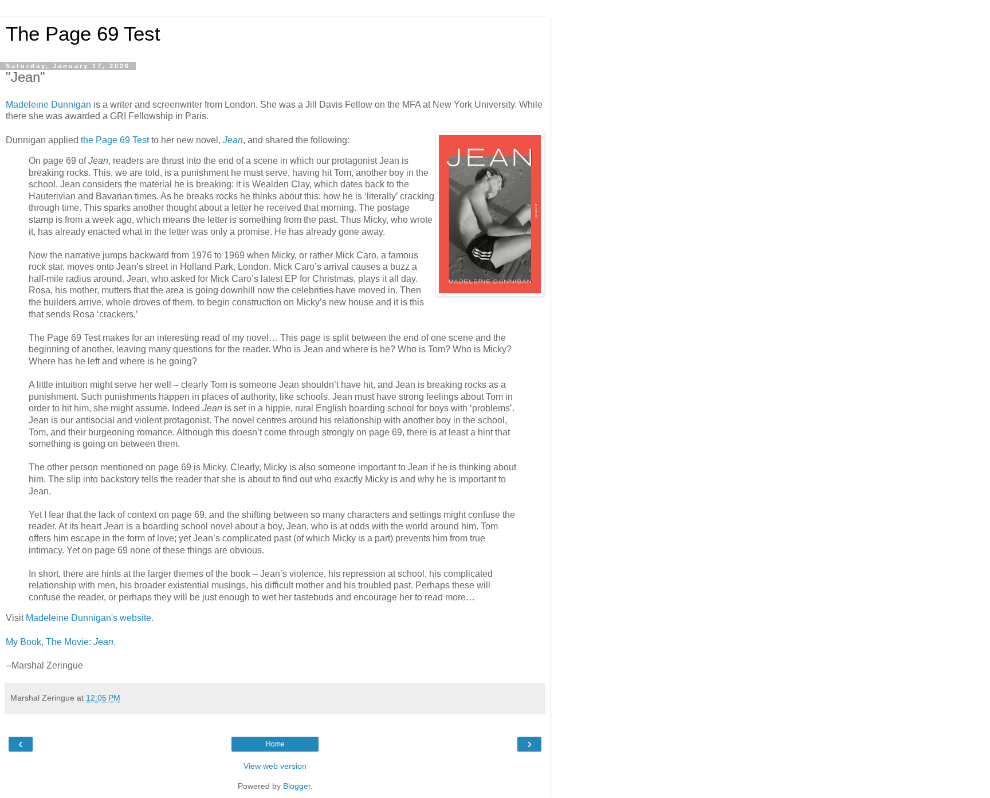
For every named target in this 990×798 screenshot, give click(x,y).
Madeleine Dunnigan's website (88, 618)
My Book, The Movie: (59, 642)
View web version (275, 766)
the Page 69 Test (115, 140)
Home (275, 744)
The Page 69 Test (83, 34)
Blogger (297, 786)
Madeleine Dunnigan (48, 104)
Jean (233, 140)
